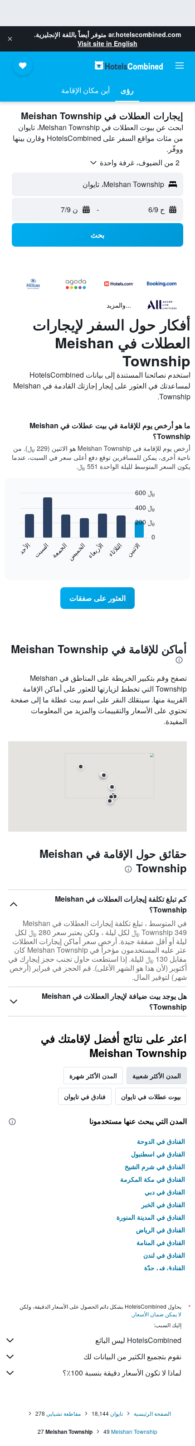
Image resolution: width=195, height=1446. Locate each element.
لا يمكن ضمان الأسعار (156, 1314)
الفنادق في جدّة (164, 1267)
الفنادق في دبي (165, 1191)
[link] (97, 598)
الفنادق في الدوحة (161, 1141)
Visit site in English (107, 43)
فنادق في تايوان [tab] (85, 1096)
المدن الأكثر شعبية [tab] (156, 1075)
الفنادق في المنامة (160, 1242)
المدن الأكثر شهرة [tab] (93, 1075)
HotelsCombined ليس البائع (138, 1340)
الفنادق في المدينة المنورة (151, 1216)
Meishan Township (134, 1431)
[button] (10, 39)
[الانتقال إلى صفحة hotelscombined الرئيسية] (128, 65)
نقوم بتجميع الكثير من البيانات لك (132, 1356)
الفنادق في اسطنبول (158, 1153)
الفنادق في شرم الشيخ (155, 1166)
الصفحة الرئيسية (152, 1413)
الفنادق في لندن (164, 1254)
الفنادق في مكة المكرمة (152, 1179)
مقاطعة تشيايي (63, 1413)
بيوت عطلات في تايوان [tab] (151, 1096)
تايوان (116, 1413)
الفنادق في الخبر (163, 1204)
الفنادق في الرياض (160, 1229)
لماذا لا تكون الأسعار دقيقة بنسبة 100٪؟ (122, 1372)
